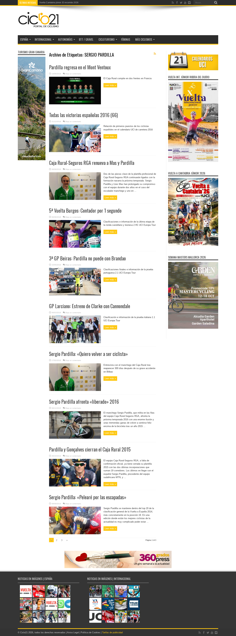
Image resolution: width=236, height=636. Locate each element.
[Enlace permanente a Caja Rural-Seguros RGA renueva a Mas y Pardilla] (75, 199)
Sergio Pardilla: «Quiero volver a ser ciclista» (88, 353)
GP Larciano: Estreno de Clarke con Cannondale (89, 306)
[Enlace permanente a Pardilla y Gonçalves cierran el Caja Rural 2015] (75, 485)
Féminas (125, 39)
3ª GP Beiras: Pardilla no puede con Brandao (87, 258)
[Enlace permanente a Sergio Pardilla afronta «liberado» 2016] (75, 438)
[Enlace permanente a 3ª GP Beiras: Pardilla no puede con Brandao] (75, 294)
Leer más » (110, 85)
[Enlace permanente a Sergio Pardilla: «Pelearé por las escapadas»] (75, 533)
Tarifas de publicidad (112, 632)
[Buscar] (215, 2)
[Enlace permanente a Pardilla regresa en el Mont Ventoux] (75, 103)
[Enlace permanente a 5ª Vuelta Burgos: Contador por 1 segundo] (75, 247)
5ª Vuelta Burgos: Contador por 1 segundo (85, 210)
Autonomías (65, 39)
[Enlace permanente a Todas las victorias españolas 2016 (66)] (75, 151)
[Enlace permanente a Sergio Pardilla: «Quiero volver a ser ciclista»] (75, 390)
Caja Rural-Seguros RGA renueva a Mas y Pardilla (91, 162)
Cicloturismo (106, 39)
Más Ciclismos (143, 39)
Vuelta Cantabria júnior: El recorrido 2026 (58, 2)
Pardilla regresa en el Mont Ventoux (80, 67)
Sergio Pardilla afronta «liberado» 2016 (84, 401)
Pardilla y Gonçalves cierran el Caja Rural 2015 (90, 449)
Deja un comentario (73, 74)
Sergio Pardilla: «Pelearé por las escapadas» (87, 497)
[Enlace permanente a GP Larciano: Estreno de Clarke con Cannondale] (75, 342)
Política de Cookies (90, 632)
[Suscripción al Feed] (154, 53)
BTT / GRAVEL (86, 39)
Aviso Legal (73, 632)
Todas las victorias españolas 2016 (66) (83, 114)
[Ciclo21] (39, 26)
